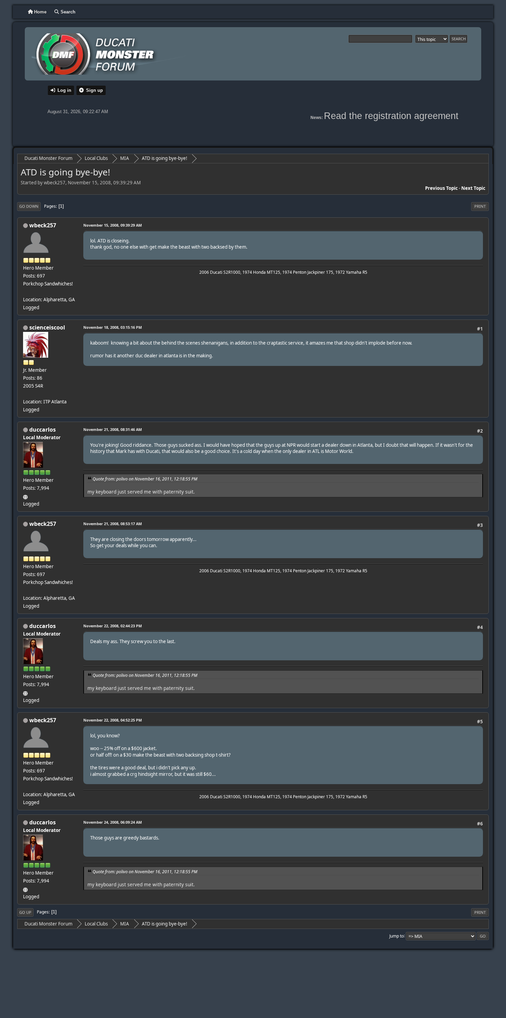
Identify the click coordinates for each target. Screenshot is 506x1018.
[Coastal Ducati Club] (26, 496)
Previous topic (441, 188)
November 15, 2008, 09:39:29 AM (112, 225)
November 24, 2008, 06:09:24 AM (112, 822)
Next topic (473, 188)
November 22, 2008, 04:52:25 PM (112, 720)
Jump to (396, 936)
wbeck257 (42, 225)
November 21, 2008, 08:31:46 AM (112, 429)
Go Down (29, 206)
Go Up (25, 912)
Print (480, 206)
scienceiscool (47, 327)
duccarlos (42, 429)
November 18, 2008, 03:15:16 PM (112, 327)
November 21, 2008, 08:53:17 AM (112, 523)
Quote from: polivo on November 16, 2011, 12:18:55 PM (145, 479)
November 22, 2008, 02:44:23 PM (112, 625)
